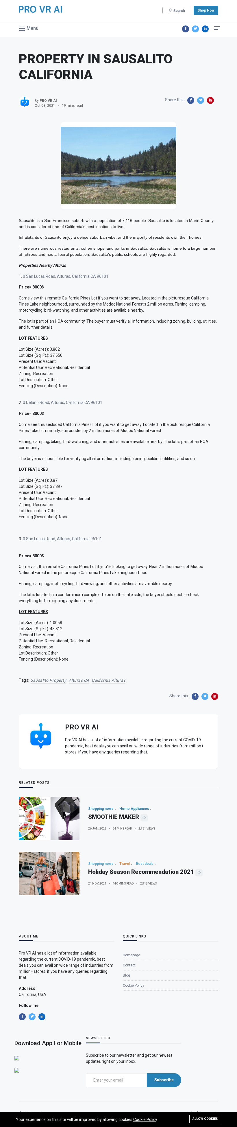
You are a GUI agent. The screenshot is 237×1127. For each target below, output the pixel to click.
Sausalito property (48, 680)
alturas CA (79, 680)
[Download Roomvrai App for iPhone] (16, 1058)
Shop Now (205, 10)
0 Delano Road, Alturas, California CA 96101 (62, 402)
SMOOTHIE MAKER (113, 816)
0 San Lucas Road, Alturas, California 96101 (62, 538)
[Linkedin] (205, 28)
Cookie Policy (145, 1119)
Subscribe (164, 1080)
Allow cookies (205, 1119)
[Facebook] (185, 28)
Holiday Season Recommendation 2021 (141, 871)
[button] (28, 28)
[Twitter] (195, 28)
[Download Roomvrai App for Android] (16, 1070)
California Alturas (108, 680)
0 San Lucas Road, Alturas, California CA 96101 (65, 276)
